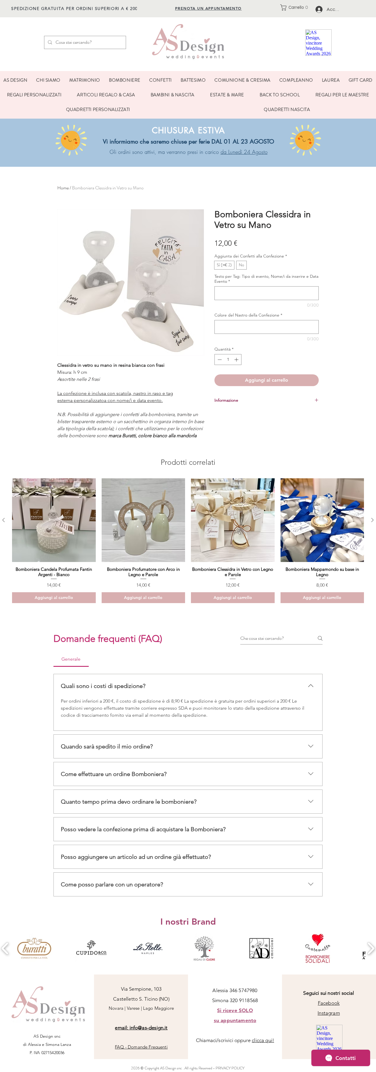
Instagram (329, 1013)
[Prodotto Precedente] (3, 520)
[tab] (71, 659)
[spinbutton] (228, 359)
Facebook (329, 1003)
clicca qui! (263, 1040)
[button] (295, 7)
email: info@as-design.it (141, 1028)
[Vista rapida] (54, 520)
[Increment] (237, 359)
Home (63, 187)
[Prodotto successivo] (372, 520)
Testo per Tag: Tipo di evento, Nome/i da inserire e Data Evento (266, 279)
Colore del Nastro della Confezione (248, 315)
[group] (188, 540)
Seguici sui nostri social (328, 993)
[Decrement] (219, 359)
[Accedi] (318, 9)
